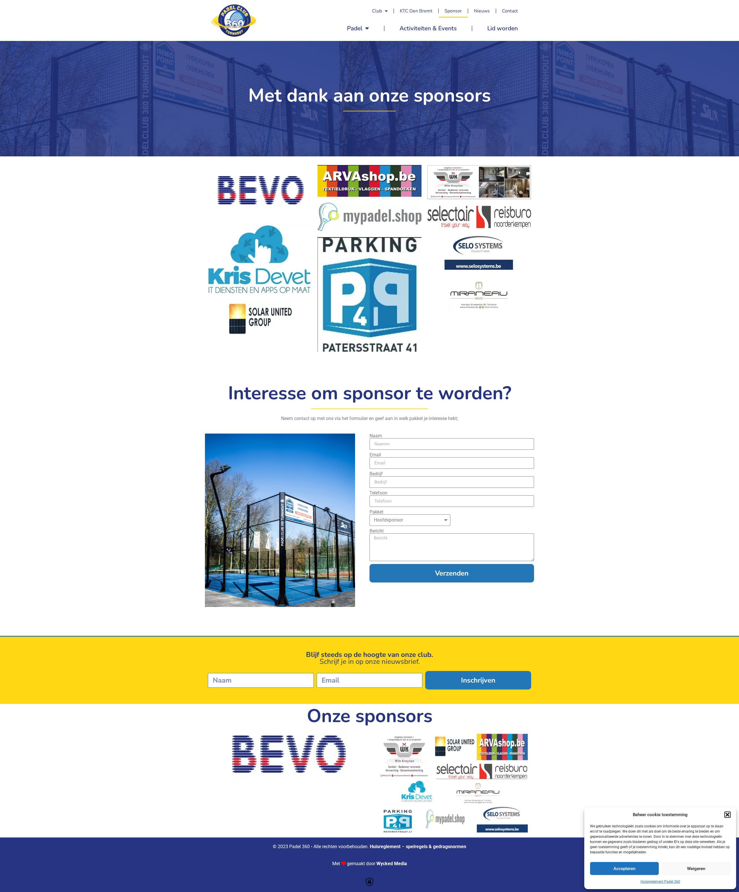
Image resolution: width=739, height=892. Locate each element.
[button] (727, 815)
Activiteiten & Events (428, 28)
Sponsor (453, 11)
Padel (354, 28)
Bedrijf (376, 474)
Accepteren (624, 868)
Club (377, 11)
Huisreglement (385, 846)
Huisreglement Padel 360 (660, 882)
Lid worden (502, 28)
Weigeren (696, 868)
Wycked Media (391, 863)
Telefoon (378, 493)
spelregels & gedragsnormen (436, 846)
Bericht (377, 531)
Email (375, 455)
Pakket (376, 512)
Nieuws (482, 11)
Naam (376, 436)
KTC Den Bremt (416, 11)
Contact (510, 11)
